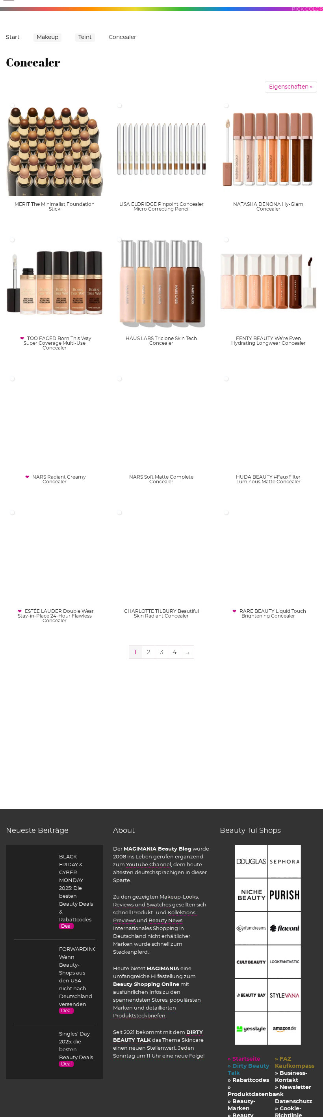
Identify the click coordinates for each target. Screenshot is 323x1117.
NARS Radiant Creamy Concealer (59, 479)
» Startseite (244, 1059)
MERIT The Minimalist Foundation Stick (55, 206)
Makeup (47, 37)
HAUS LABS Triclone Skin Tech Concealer (161, 341)
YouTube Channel (148, 864)
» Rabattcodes (248, 1080)
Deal (66, 926)
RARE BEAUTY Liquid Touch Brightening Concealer (272, 613)
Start (13, 37)
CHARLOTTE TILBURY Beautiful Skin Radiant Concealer (161, 613)
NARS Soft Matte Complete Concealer (161, 479)
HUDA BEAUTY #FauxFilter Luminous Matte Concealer (268, 479)
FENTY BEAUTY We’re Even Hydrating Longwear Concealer (268, 341)
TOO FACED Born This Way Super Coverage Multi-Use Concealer (57, 343)
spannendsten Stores (140, 1000)
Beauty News (165, 920)
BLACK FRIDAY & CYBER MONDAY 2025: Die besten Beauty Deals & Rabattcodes (76, 888)
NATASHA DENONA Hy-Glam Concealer (268, 206)
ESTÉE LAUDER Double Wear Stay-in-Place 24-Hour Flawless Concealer (56, 616)
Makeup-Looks (179, 897)
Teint (85, 37)
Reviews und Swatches (142, 905)
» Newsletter (293, 1087)
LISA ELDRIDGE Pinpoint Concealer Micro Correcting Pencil (161, 206)
